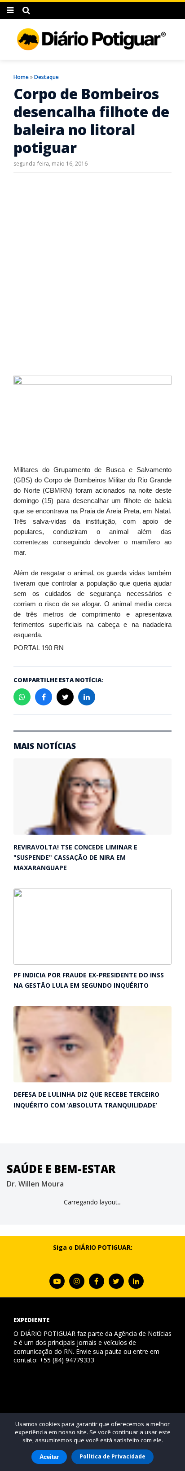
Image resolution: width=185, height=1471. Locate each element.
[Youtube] (57, 1281)
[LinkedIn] (136, 1281)
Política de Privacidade (112, 1456)
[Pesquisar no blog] (26, 10)
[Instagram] (76, 1281)
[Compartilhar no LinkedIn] (86, 696)
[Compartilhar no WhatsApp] (22, 696)
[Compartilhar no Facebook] (43, 696)
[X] (116, 1281)
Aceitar (49, 1456)
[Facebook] (96, 1281)
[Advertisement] (92, 274)
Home (21, 77)
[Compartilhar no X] (65, 696)
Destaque (46, 77)
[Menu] (10, 10)
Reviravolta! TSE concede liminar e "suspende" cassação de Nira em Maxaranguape (75, 857)
